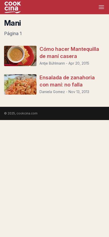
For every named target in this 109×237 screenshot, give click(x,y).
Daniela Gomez (52, 92)
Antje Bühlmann (52, 63)
